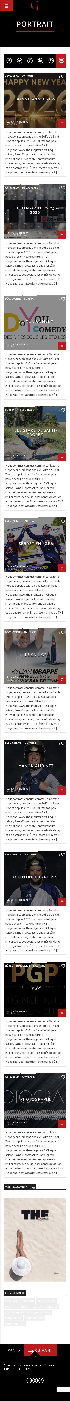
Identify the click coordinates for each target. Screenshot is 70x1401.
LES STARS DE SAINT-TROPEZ (35, 432)
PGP (36, 988)
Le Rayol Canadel (45, 1307)
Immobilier (23, 965)
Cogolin (28, 1301)
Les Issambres (14, 1312)
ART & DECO (12, 76)
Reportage (27, 410)
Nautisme (30, 632)
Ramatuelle (13, 1318)
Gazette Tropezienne (17, 121)
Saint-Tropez (34, 1318)
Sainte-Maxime (15, 1324)
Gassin (9, 1307)
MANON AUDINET (36, 765)
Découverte (30, 187)
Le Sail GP (36, 654)
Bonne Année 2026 (36, 98)
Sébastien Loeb (36, 543)
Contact (27, 1369)
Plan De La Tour (39, 1312)
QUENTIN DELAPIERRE (36, 877)
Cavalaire (28, 1077)
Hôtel (9, 965)
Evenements (13, 521)
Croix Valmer (47, 1301)
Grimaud (23, 1307)
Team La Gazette (32, 1365)
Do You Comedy (35, 321)
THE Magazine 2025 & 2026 (36, 210)
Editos (11, 1365)
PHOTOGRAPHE (36, 1099)
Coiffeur (27, 76)
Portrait (30, 298)
